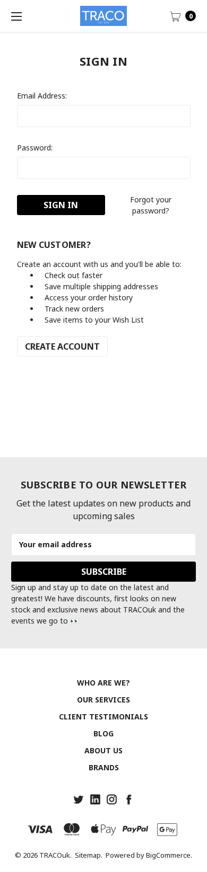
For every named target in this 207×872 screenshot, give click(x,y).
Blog (103, 733)
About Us (103, 750)
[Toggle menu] (16, 16)
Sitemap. (88, 855)
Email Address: (42, 96)
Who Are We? (103, 683)
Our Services (103, 700)
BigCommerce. (169, 855)
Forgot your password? (150, 205)
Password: (35, 148)
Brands (104, 767)
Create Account (62, 346)
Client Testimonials (103, 716)
